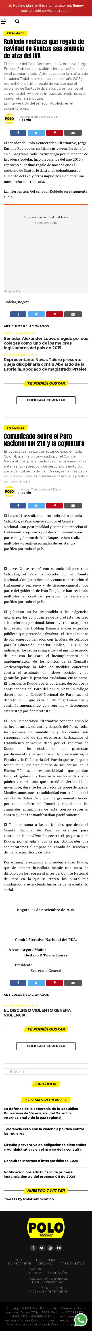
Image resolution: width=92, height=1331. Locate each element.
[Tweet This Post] (36, 133)
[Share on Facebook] (18, 133)
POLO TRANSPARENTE (19, 1261)
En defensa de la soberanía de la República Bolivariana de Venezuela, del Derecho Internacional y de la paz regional (41, 1113)
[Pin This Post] (54, 133)
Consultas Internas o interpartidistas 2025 (41, 1161)
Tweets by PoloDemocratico (29, 1199)
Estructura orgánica (45, 1261)
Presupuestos (72, 1263)
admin (26, 119)
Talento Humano (36, 1271)
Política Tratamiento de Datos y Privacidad (48, 1280)
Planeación (57, 1273)
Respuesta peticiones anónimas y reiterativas (48, 1289)
